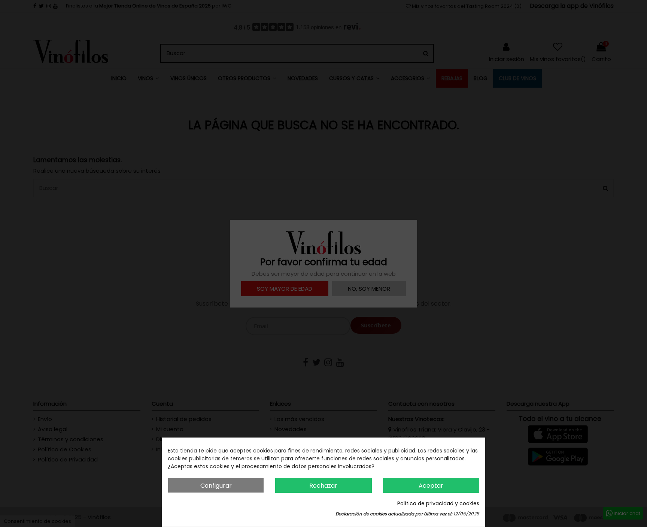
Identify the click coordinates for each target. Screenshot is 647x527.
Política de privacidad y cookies (438, 503)
